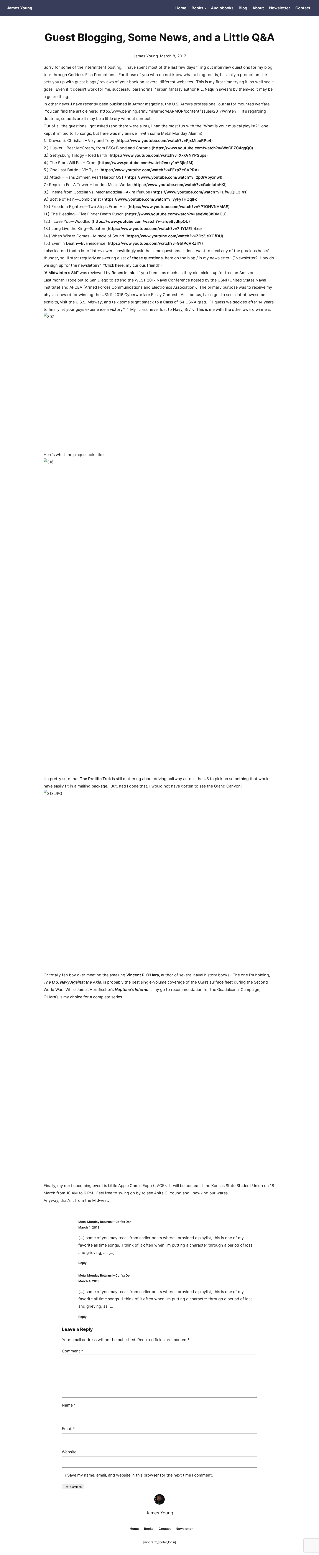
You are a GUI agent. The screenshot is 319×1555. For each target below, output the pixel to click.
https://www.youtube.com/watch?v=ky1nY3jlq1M (145, 162)
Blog (243, 8)
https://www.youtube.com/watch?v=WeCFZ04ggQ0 (202, 148)
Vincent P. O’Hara (142, 975)
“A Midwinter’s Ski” (61, 272)
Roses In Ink (123, 272)
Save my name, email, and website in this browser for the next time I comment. (140, 1475)
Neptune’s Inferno (131, 989)
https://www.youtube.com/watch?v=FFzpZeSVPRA (149, 170)
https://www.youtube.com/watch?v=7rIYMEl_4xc (154, 228)
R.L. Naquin (207, 89)
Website (69, 1452)
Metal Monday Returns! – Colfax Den (105, 1222)
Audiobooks (222, 8)
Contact (302, 8)
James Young (159, 1512)
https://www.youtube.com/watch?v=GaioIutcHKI (179, 184)
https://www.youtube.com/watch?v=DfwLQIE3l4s (199, 192)
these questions (147, 258)
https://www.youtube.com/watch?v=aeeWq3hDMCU (175, 214)
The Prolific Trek (95, 778)
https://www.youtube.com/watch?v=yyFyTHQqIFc (150, 199)
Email (68, 1428)
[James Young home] (159, 1499)
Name (69, 1405)
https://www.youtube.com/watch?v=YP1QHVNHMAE (178, 206)
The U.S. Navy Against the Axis (72, 982)
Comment (72, 1351)
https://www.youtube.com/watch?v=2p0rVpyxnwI (174, 177)
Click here (114, 265)
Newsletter (279, 8)
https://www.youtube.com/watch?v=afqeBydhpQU (141, 221)
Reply (82, 1263)
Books (197, 8)
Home (180, 8)
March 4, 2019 (88, 1227)
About (258, 8)
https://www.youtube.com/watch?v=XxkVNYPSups (158, 155)
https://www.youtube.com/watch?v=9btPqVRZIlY (155, 243)
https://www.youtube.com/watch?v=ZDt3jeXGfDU (174, 236)
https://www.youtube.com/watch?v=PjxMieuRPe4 (164, 140)
